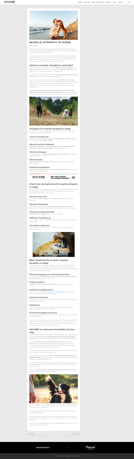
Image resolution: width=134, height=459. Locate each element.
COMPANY (108, 2)
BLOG (114, 2)
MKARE (80, 2)
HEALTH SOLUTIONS (97, 2)
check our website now (62, 423)
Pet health (34, 45)
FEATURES (87, 2)
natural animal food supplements (56, 291)
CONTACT (120, 2)
